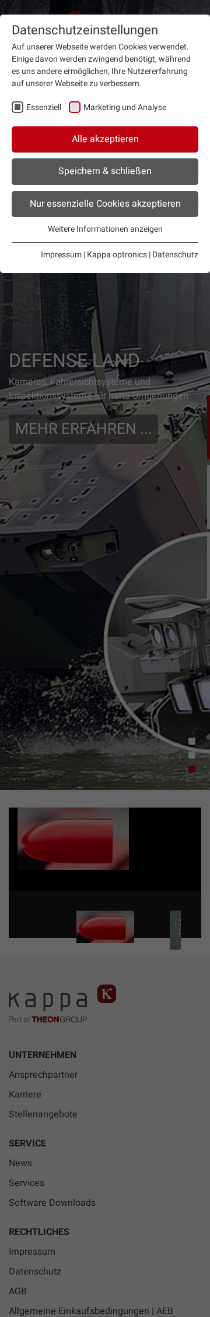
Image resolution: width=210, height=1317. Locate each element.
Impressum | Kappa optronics (94, 255)
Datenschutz (175, 255)
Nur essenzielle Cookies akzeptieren (105, 204)
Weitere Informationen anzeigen (105, 229)
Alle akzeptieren (105, 139)
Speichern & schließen (105, 171)
